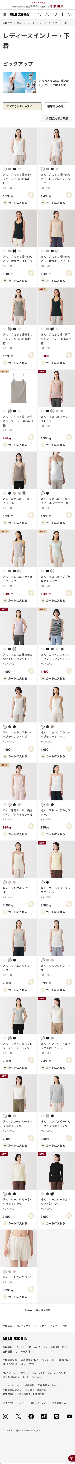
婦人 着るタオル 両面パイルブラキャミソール (17, 814)
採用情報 (29, 1385)
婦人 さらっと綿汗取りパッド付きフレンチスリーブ (55, 181)
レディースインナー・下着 (53, 22)
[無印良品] (15, 1338)
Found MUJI (64, 1359)
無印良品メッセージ (48, 1385)
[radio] (5, 169)
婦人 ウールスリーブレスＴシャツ (55, 892)
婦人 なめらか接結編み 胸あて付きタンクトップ (18, 659)
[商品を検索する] (39, 13)
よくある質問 (23, 1351)
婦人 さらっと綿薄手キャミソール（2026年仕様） (17, 341)
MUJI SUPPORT (59, 1347)
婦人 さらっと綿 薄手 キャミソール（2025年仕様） (18, 423)
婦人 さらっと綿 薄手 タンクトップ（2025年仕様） (56, 341)
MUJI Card (38, 1372)
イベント (20, 1347)
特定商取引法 (59, 1402)
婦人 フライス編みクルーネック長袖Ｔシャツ (55, 1126)
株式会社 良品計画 (35, 1389)
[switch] (31, 195)
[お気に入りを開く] (55, 13)
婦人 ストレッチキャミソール (55, 814)
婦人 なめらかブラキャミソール (17, 503)
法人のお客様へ (11, 1377)
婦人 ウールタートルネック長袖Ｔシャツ (55, 1203)
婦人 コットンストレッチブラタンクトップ (17, 736)
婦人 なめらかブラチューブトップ (17, 581)
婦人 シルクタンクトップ (55, 970)
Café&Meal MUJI (29, 1359)
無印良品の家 (10, 1359)
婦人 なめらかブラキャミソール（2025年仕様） (56, 503)
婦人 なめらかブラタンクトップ (55, 421)
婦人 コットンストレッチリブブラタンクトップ (55, 659)
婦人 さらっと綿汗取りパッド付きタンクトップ (17, 261)
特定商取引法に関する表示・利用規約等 (23, 1394)
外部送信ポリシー (39, 1402)
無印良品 (7, 22)
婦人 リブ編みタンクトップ (17, 970)
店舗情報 (7, 1347)
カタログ (24, 1372)
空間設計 (7, 1351)
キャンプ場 (48, 1359)
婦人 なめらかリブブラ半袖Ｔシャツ (55, 581)
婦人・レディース (26, 22)
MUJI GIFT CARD (57, 1372)
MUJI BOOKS (10, 1364)
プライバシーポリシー (14, 1402)
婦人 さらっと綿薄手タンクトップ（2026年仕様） (17, 181)
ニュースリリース (12, 1385)
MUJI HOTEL (27, 1364)
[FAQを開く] (62, 13)
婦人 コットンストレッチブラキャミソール (55, 736)
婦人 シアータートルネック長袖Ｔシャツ (55, 1048)
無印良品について (12, 1389)
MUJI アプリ (9, 1372)
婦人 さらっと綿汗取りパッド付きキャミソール (55, 261)
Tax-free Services (32, 1377)
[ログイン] (47, 13)
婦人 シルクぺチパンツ (18, 1279)
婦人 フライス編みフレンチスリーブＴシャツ (17, 1048)
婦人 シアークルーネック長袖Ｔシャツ (17, 1126)
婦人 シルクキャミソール (17, 892)
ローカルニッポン (38, 1347)
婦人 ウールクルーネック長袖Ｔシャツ (17, 1203)
